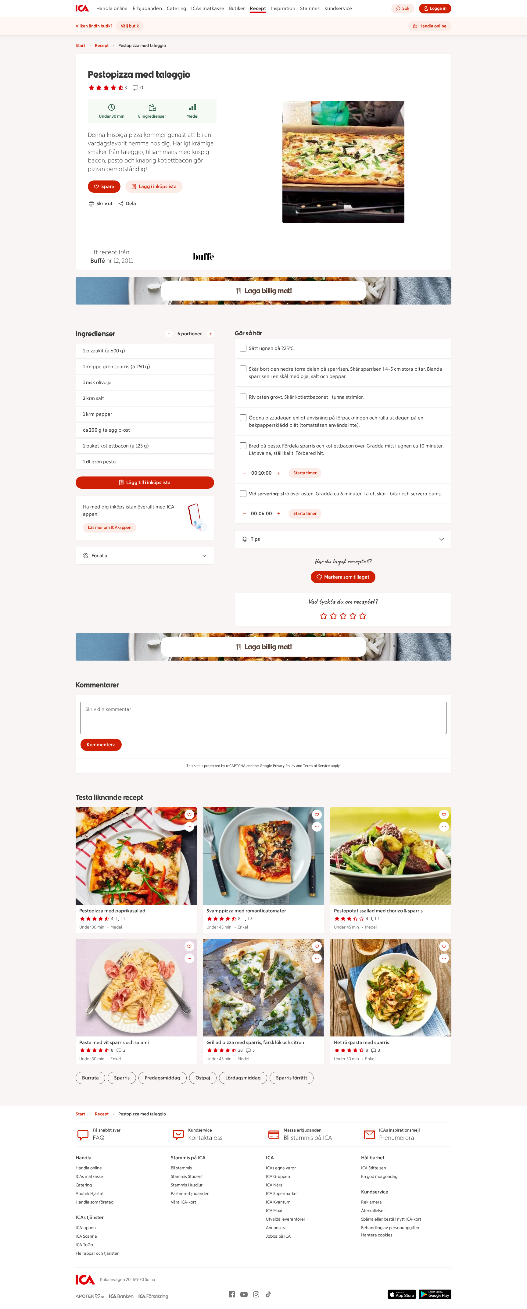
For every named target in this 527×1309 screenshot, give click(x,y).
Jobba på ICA (278, 1236)
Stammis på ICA (188, 1158)
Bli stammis (181, 1168)
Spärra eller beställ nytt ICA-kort (391, 1219)
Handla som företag (94, 1202)
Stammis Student (187, 1176)
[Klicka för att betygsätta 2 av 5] (333, 616)
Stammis (310, 8)
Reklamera (371, 1202)
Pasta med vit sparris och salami (114, 1042)
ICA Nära (274, 1185)
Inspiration (283, 8)
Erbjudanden (147, 8)
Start (80, 45)
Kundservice (338, 8)
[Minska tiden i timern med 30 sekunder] (244, 473)
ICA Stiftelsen (373, 1168)
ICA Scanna (86, 1236)
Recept (258, 8)
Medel (192, 116)
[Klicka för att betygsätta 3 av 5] (343, 616)
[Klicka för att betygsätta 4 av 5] (353, 616)
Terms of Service (316, 766)
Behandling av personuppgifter (390, 1227)
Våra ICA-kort (183, 1202)
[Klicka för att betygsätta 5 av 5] (362, 616)
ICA (270, 1158)
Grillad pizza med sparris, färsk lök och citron (255, 1042)
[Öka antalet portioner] (210, 333)
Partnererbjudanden (190, 1193)
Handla (83, 1158)
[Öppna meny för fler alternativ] (189, 827)
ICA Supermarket (282, 1193)
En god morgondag (379, 1176)
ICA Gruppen (278, 1176)
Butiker (237, 8)
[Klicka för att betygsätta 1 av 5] (323, 616)
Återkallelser (373, 1210)
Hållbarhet (373, 1158)
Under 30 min (111, 116)
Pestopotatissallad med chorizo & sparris (378, 911)
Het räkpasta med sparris (361, 1042)
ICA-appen (86, 1227)
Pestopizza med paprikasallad (112, 911)
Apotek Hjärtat (90, 1193)
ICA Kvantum (278, 1202)
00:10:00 (261, 473)
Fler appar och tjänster (97, 1253)
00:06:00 (261, 513)
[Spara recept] (189, 814)
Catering (177, 8)
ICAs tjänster (90, 1217)
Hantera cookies (376, 1235)
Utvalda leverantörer (285, 1219)
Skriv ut (104, 203)
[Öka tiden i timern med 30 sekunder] (279, 473)
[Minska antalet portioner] (169, 333)
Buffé (97, 260)
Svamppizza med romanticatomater (246, 911)
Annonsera (276, 1227)
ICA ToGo (84, 1244)
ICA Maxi (274, 1210)
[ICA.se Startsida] (82, 8)
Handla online (112, 8)
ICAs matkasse (207, 8)
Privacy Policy (284, 766)
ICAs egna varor (281, 1168)
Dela (131, 203)
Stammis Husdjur (187, 1185)
